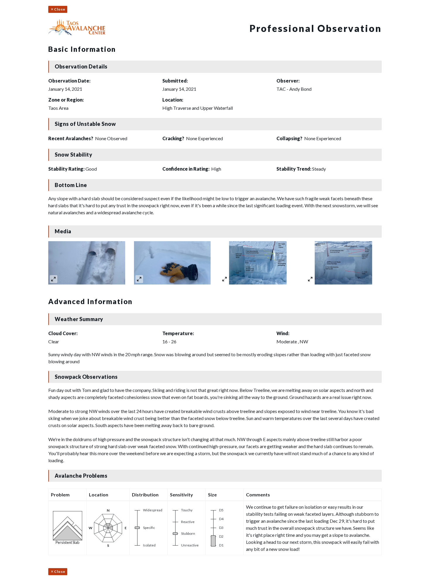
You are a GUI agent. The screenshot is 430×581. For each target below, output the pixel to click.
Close (59, 9)
